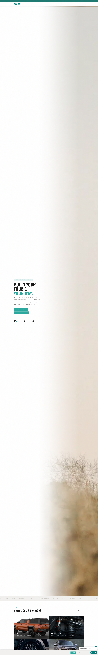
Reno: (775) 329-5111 (18, 0)
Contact (65, 4)
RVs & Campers (52, 4)
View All (79, 610)
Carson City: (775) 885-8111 (28, 0)
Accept (73, 652)
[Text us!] (93, 652)
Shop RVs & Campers (20, 313)
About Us (60, 4)
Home (39, 4)
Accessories (44, 4)
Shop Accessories (20, 309)
